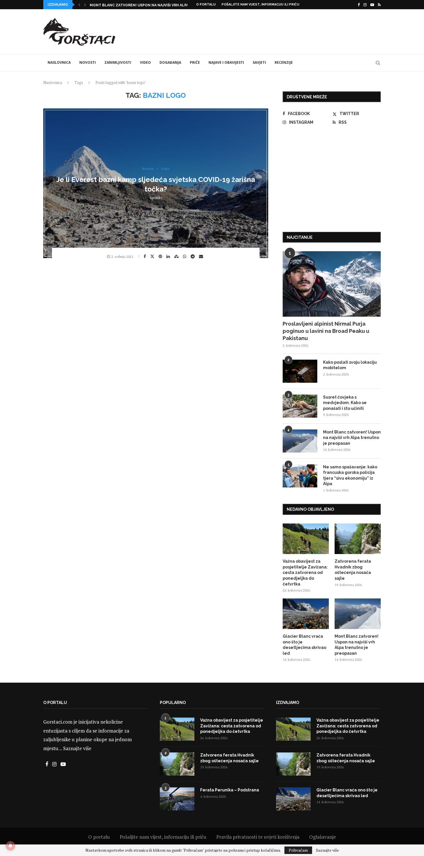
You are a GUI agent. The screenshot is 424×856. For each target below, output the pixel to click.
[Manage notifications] (10, 845)
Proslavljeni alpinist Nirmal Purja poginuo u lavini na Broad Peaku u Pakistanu (326, 331)
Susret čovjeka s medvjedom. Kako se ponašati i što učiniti (345, 403)
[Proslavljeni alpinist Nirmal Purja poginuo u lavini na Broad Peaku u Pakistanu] (332, 284)
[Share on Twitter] (153, 256)
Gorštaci (156, 198)
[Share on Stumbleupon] (177, 256)
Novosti (87, 62)
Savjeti (259, 62)
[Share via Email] (202, 256)
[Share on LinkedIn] (168, 256)
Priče (195, 62)
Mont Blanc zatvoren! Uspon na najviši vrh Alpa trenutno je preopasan (352, 438)
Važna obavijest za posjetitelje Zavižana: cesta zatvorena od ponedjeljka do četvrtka (305, 572)
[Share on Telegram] (193, 256)
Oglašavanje (322, 837)
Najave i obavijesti (226, 62)
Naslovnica (59, 62)
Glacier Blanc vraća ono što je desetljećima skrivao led (304, 645)
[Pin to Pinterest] (161, 256)
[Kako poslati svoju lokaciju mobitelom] (300, 371)
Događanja (170, 62)
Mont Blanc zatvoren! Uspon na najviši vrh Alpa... (140, 5)
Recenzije (284, 62)
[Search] (378, 63)
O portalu (206, 4)
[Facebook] (359, 4)
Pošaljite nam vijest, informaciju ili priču (260, 4)
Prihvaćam (298, 850)
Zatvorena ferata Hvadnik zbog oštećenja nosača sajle (353, 570)
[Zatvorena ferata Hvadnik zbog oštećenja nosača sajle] (358, 538)
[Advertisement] (276, 31)
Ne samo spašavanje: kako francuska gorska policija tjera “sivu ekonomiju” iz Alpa (350, 475)
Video (145, 62)
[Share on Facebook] (145, 256)
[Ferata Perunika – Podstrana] (177, 798)
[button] (79, 4)
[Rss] (379, 4)
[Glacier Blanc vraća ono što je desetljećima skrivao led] (306, 613)
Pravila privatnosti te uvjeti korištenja (257, 837)
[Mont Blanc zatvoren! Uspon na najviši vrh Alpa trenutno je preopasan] (300, 441)
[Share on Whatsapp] (185, 256)
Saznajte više (77, 748)
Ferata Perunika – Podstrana (229, 790)
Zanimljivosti (117, 62)
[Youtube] (372, 4)
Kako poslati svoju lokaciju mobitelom (350, 365)
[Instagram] (365, 4)
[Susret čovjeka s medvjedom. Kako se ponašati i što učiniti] (300, 406)
